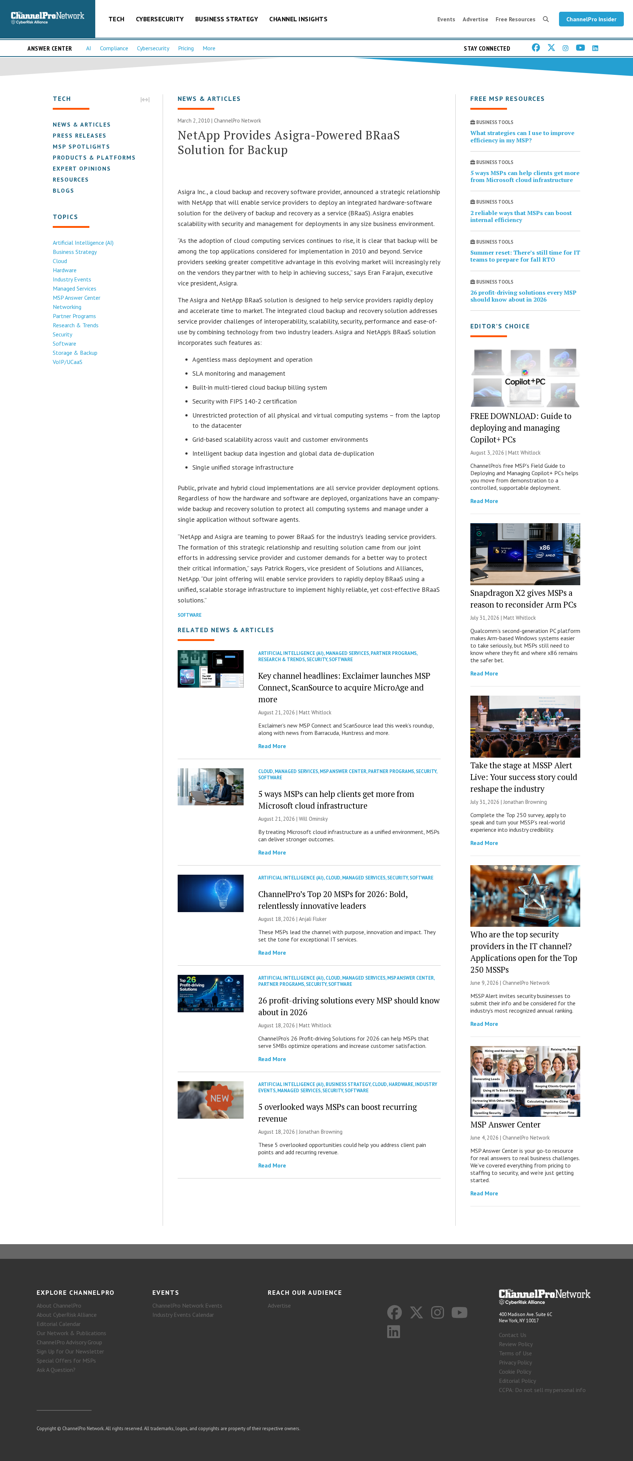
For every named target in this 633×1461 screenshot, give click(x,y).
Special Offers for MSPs (66, 1360)
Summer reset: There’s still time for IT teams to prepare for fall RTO (525, 255)
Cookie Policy (515, 1371)
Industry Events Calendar (183, 1314)
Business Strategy (226, 19)
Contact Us (512, 1334)
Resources (71, 179)
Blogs (63, 190)
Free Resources (516, 19)
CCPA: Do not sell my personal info (542, 1389)
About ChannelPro (59, 1305)
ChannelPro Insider (591, 19)
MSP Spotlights (81, 146)
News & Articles (82, 124)
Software (64, 343)
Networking (67, 306)
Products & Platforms (94, 157)
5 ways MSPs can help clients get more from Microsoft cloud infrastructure (525, 176)
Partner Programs (74, 316)
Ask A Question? (56, 1369)
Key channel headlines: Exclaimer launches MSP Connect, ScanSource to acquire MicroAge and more (344, 687)
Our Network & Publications (71, 1333)
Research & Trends (76, 325)
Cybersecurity (160, 19)
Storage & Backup (75, 352)
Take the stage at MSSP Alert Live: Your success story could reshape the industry (523, 777)
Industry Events (72, 279)
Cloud (60, 261)
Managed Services (74, 288)
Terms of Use (515, 1353)
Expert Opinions (82, 168)
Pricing (186, 48)
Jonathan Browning (321, 1131)
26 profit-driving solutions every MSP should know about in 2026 (523, 295)
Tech (116, 19)
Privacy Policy (515, 1362)
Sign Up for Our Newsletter (70, 1351)
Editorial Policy (517, 1380)
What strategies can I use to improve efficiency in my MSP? (522, 136)
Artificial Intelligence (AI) (83, 242)
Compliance (114, 48)
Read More (272, 746)
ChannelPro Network (237, 120)
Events (446, 19)
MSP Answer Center (76, 297)
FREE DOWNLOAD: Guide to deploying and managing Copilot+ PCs (520, 428)
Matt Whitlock (315, 712)
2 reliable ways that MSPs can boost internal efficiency (521, 216)
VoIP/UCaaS (67, 361)
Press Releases (80, 135)
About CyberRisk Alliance (67, 1314)
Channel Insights (298, 19)
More (209, 48)
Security (62, 334)
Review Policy (516, 1344)
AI (88, 48)
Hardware (65, 270)
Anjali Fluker (313, 918)
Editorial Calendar (59, 1323)
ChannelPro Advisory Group (69, 1342)
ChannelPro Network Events (187, 1305)
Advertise (475, 19)
